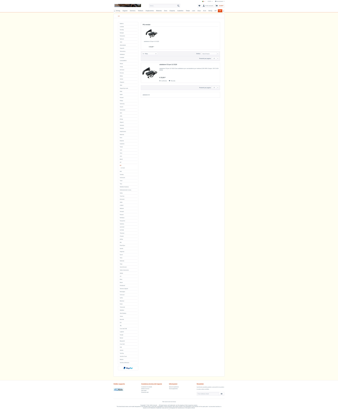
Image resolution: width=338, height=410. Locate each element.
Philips (121, 100)
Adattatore (122, 54)
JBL (121, 325)
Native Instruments (124, 270)
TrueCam (122, 196)
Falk (121, 347)
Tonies (121, 316)
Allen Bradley (123, 313)
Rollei (121, 304)
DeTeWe (122, 230)
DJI (120, 322)
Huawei (121, 97)
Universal (122, 294)
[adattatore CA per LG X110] (151, 33)
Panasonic (122, 36)
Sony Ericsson (123, 267)
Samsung (122, 103)
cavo (121, 150)
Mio (121, 242)
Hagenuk (122, 251)
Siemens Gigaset (124, 288)
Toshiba (122, 174)
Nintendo (122, 261)
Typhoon (122, 39)
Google (121, 334)
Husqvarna (122, 220)
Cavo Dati (122, 344)
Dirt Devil (122, 69)
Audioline (122, 143)
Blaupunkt (122, 341)
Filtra (146, 53)
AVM (121, 116)
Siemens (122, 125)
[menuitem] (164, 5)
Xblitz (121, 202)
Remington (122, 291)
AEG (121, 113)
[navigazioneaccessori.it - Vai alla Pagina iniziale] (127, 6)
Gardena (122, 224)
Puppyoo (122, 82)
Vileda (121, 66)
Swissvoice (122, 110)
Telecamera (122, 51)
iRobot (121, 63)
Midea (121, 76)
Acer (121, 156)
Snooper (122, 211)
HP (120, 162)
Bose (121, 279)
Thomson (122, 233)
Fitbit (121, 91)
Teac (121, 183)
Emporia (122, 140)
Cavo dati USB (123, 328)
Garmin (121, 350)
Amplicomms (123, 131)
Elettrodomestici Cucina (125, 190)
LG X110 (123, 168)
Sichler (121, 79)
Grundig (122, 29)
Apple (121, 94)
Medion (121, 359)
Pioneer (122, 214)
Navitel (121, 248)
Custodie (122, 57)
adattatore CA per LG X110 (151, 41)
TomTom (122, 353)
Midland (122, 208)
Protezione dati (144, 392)
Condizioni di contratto (146, 387)
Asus (121, 153)
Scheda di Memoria (124, 362)
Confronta (164, 80)
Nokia (121, 193)
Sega (121, 264)
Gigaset (121, 122)
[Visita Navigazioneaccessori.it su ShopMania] (127, 389)
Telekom (122, 128)
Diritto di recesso (145, 388)
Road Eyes (122, 245)
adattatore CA (146, 94)
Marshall (122, 319)
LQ (120, 276)
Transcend (122, 307)
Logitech (122, 331)
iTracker (122, 236)
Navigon (122, 32)
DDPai (121, 239)
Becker (121, 338)
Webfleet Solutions (124, 187)
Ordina (198, 53)
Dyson (121, 254)
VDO (121, 42)
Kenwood (122, 199)
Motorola (122, 134)
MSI (121, 171)
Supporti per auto (124, 88)
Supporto (122, 48)
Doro (121, 137)
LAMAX (121, 205)
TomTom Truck (123, 356)
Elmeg (121, 119)
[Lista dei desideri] (199, 5)
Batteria (121, 23)
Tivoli (121, 180)
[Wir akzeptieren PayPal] (128, 368)
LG (120, 165)
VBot (121, 85)
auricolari (122, 227)
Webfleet (122, 310)
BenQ (121, 159)
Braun (121, 282)
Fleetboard (122, 285)
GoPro (121, 297)
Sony (121, 257)
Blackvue (122, 301)
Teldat (121, 147)
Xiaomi (121, 106)
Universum (122, 177)
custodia (122, 26)
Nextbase (122, 217)
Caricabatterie (123, 60)
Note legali (143, 390)
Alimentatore (123, 45)
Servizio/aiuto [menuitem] (219, 1)
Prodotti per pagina (205, 58)
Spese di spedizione (174, 387)
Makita (121, 273)
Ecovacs (122, 73)
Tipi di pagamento (173, 388)
